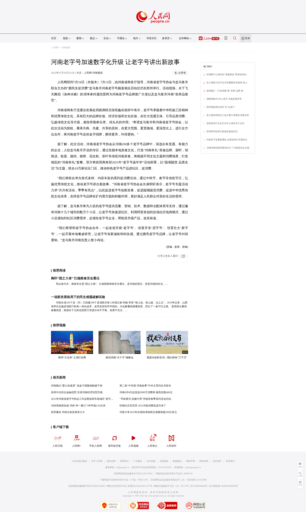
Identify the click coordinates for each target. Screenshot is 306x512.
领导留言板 (114, 445)
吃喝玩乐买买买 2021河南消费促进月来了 (143, 405)
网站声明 (190, 461)
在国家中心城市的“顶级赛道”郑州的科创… (227, 74)
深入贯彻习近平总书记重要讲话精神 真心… (227, 82)
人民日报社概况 (79, 461)
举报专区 (151, 38)
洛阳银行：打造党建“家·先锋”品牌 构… (225, 91)
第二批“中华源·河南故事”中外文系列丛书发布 (145, 385)
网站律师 (203, 461)
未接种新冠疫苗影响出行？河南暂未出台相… (229, 148)
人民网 (54, 47)
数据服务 (177, 461)
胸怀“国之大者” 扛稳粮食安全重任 (75, 278)
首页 (53, 38)
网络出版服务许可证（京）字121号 (171, 486)
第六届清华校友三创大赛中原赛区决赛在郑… (228, 115)
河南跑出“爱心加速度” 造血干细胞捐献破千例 (76, 385)
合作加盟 (150, 461)
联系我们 (230, 461)
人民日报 (57, 445)
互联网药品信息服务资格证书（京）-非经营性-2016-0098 (179, 480)
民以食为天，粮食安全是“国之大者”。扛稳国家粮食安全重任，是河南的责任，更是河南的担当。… (112, 284)
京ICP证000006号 (198, 486)
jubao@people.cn (193, 467)
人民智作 (171, 445)
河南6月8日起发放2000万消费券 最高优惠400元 (146, 392)
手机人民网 (95, 445)
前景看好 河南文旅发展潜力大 (68, 412)
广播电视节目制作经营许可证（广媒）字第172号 (124, 480)
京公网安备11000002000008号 (223, 486)
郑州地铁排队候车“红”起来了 (220, 107)
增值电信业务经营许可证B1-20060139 (174, 473)
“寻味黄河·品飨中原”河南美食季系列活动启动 (145, 398)
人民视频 (133, 445)
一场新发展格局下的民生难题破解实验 (78, 297)
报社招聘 (111, 461)
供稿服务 (164, 461)
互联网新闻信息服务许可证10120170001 (133, 473)
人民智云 (152, 445)
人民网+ (76, 445)
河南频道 (66, 47)
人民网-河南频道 (93, 72)
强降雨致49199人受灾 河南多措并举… (225, 99)
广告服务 (137, 461)
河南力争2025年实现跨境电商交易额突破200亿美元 (148, 412)
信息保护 (217, 461)
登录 (247, 38)
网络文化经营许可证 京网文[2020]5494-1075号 (129, 486)
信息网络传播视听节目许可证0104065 (86, 486)
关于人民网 (96, 461)
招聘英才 (124, 461)
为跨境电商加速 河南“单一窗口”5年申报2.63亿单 (78, 405)
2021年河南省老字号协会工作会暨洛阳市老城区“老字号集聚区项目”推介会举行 (95, 398)
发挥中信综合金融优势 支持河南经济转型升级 (77, 392)
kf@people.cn (123, 467)
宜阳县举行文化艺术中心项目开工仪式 (225, 123)
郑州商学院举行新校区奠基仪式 (222, 131)
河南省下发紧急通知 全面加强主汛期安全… (227, 139)
